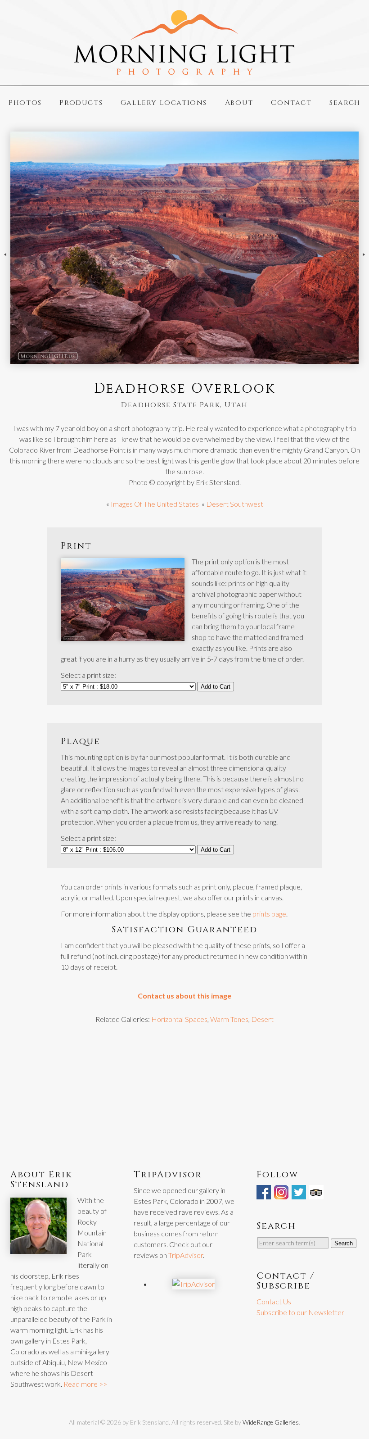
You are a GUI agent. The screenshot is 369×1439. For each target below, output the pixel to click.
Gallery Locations (164, 103)
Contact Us (273, 1301)
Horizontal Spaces (179, 1019)
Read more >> (85, 1384)
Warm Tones (229, 1019)
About (239, 103)
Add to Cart (215, 686)
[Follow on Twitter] (300, 1193)
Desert (262, 1019)
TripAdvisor (185, 1255)
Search (344, 103)
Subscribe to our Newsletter (300, 1312)
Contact (291, 103)
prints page (269, 913)
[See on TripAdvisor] (317, 1193)
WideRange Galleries (271, 1422)
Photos (25, 103)
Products (81, 103)
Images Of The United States (155, 503)
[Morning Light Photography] (185, 71)
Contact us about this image (184, 995)
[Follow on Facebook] (264, 1193)
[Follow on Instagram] (282, 1193)
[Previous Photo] (5, 263)
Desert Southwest (234, 503)
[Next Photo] (364, 263)
